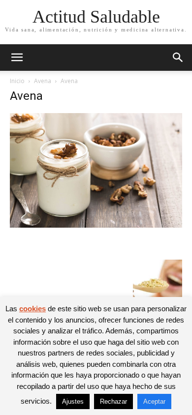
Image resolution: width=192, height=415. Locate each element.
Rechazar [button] (113, 401)
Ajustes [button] (73, 401)
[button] (16, 57)
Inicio (17, 81)
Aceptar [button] (154, 401)
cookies (32, 308)
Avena (42, 81)
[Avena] (96, 225)
